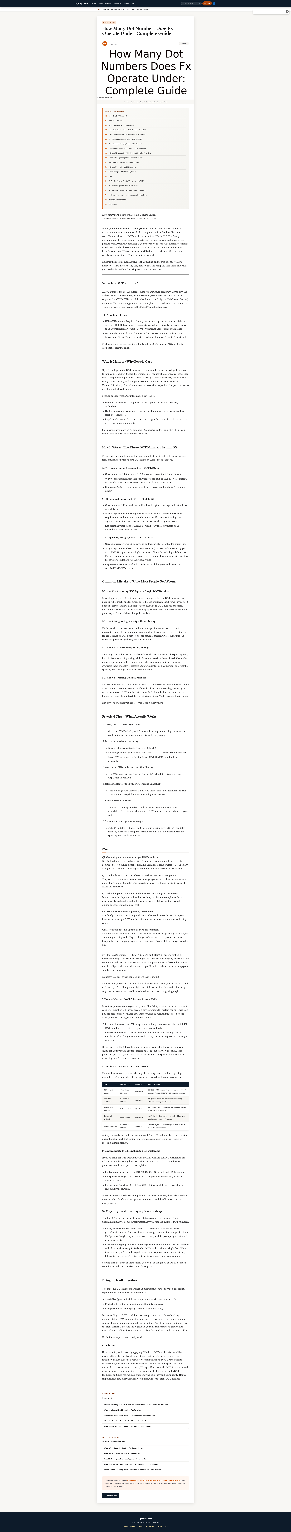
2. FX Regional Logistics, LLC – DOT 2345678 (125, 139)
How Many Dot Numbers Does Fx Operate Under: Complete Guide (154, 1480)
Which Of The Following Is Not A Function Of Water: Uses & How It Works (132, 1469)
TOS (133, 3)
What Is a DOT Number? (118, 116)
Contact (108, 3)
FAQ (110, 176)
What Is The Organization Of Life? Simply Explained (125, 1448)
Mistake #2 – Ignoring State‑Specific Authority (126, 158)
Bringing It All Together (117, 199)
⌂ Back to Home (111, 1496)
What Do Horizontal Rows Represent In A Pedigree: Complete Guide (131, 1464)
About (100, 3)
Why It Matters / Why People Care (121, 125)
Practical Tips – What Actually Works (122, 172)
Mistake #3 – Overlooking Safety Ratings (124, 162)
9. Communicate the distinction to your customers (127, 190)
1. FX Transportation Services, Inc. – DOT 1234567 (127, 134)
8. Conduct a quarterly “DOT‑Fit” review (123, 186)
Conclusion (113, 204)
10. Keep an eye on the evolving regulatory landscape (128, 195)
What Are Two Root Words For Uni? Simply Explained (125, 1421)
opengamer (81, 3)
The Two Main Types (116, 121)
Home (94, 3)
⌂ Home (207, 3)
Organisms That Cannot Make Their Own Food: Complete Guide (129, 1415)
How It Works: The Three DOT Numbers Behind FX (127, 130)
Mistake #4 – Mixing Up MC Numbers (122, 167)
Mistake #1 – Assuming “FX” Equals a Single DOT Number (130, 153)
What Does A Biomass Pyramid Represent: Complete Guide (127, 1426)
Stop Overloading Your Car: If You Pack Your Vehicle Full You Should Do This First (136, 1405)
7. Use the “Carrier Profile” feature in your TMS (126, 181)
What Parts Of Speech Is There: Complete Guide (123, 1453)
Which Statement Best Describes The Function (122, 1410)
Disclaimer (117, 3)
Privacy (126, 3)
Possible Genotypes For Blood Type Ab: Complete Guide (126, 1459)
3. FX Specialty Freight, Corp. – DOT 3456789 (125, 144)
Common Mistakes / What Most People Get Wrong (127, 148)
